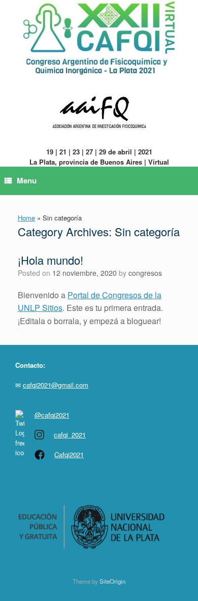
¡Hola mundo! (50, 260)
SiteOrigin (112, 581)
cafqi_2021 (70, 434)
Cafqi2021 (69, 454)
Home (26, 218)
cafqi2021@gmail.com (55, 385)
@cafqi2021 (52, 415)
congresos (145, 273)
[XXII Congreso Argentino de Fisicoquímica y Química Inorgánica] (99, 37)
